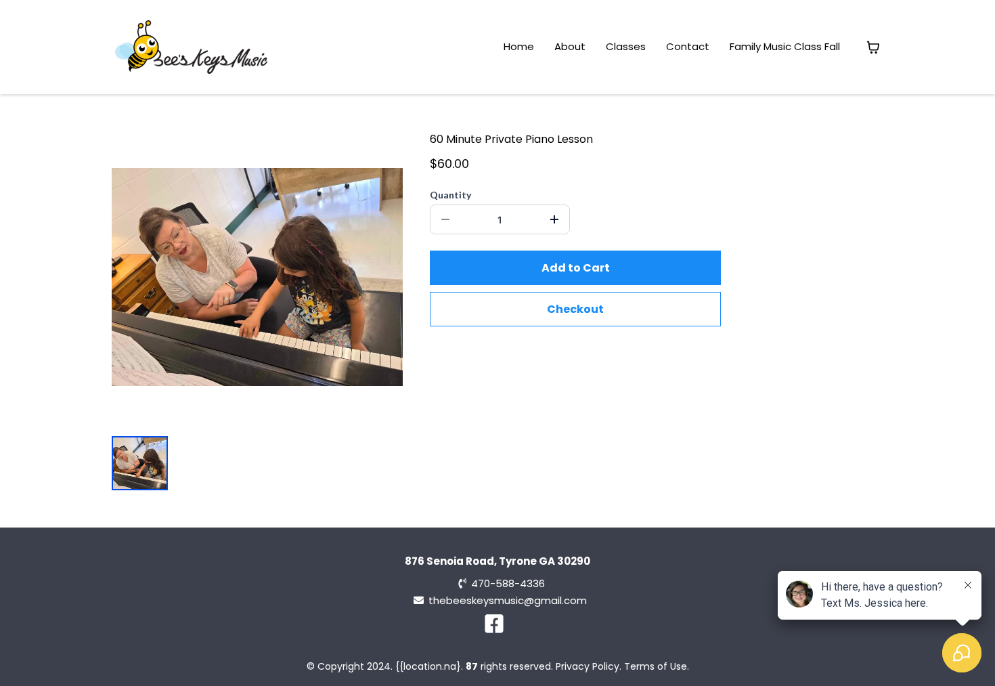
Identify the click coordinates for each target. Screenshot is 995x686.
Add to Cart (575, 268)
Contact (687, 46)
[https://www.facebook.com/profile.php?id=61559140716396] (497, 624)
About (569, 46)
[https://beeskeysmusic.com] (191, 47)
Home (519, 46)
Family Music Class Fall (785, 46)
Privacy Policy (587, 666)
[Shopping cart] (873, 47)
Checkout (575, 309)
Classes (626, 46)
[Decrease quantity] (445, 219)
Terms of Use (655, 666)
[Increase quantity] (554, 219)
